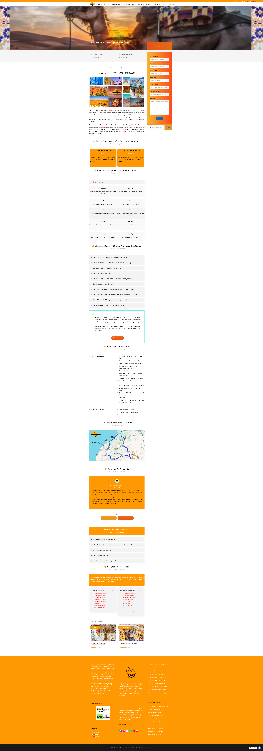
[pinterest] (240, 1)
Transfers (127, 4)
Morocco (125, 131)
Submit (159, 119)
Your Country (153, 70)
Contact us (157, 4)
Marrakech (112, 119)
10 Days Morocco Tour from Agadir (128, 644)
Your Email (153, 63)
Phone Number (154, 84)
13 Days (125, 595)
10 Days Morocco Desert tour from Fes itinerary (99, 644)
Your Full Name (154, 56)
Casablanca (111, 110)
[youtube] (242, 1)
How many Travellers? (155, 91)
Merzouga (102, 127)
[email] (235, 1)
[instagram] (244, 1)
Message (152, 98)
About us (106, 4)
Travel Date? (153, 77)
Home (100, 4)
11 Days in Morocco (127, 607)
